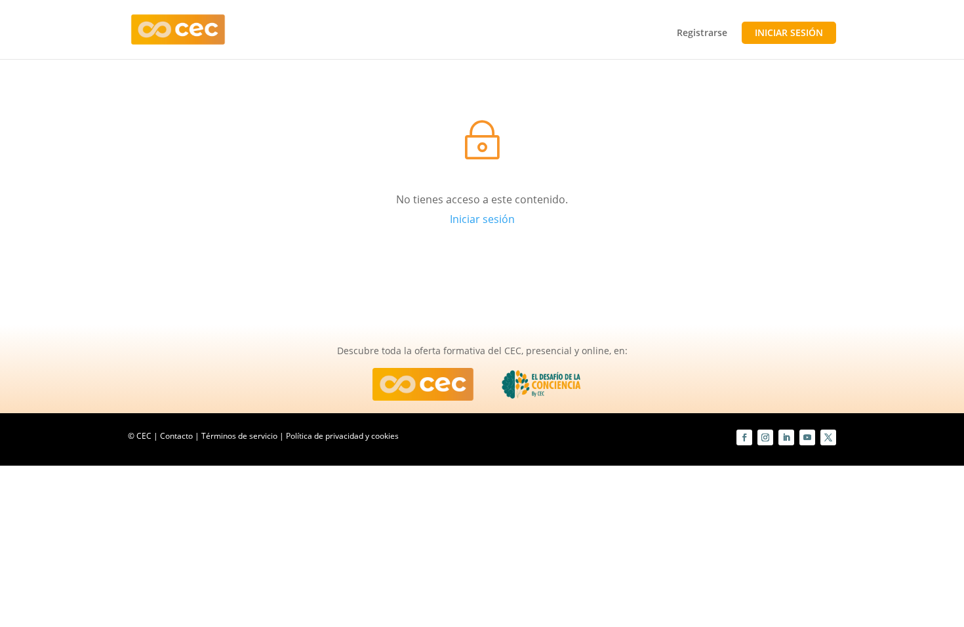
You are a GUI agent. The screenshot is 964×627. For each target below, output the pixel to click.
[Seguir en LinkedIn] (786, 437)
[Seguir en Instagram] (765, 437)
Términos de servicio (239, 435)
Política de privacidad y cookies (342, 435)
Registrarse (702, 33)
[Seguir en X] (828, 437)
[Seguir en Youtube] (807, 437)
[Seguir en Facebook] (744, 437)
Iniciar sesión (789, 32)
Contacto (176, 435)
